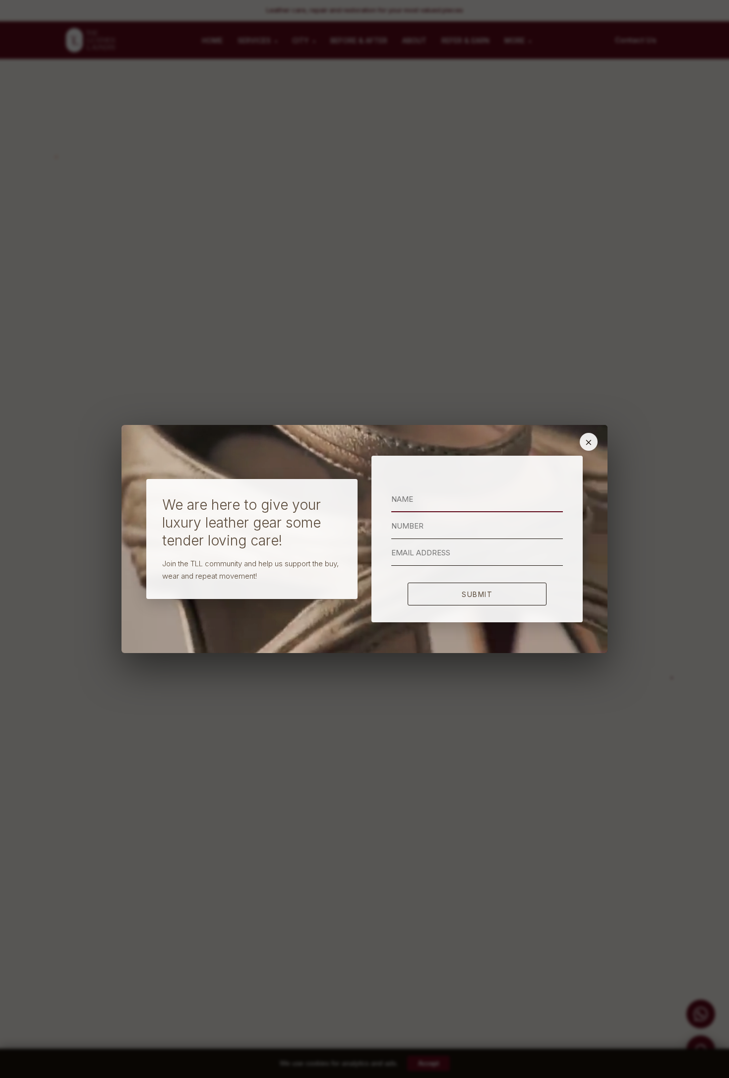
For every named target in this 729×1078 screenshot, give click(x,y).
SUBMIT (477, 594)
